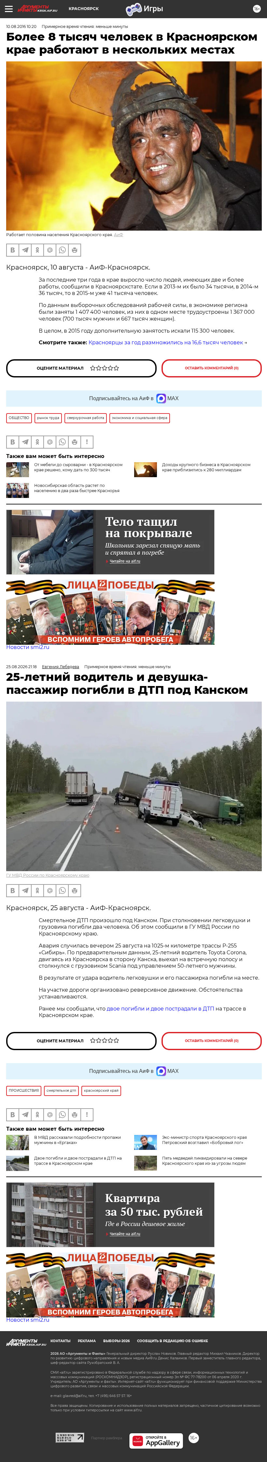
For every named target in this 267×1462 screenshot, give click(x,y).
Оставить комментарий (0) (212, 368)
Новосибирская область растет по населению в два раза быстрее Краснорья (76, 488)
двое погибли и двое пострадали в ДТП (160, 1009)
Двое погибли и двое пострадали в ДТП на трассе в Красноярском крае (78, 1161)
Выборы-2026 (116, 1341)
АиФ (118, 234)
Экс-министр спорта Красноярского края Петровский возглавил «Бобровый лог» (204, 1140)
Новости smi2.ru (27, 647)
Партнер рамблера (106, 1438)
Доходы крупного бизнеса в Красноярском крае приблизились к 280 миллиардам (206, 467)
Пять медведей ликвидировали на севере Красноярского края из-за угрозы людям (204, 1161)
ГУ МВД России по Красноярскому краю (47, 875)
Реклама (87, 1341)
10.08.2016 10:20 (21, 26)
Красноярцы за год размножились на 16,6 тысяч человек (166, 342)
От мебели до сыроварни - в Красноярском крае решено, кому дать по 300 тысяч (78, 467)
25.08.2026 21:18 (21, 666)
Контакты (60, 1341)
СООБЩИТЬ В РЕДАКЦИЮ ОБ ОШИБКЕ (172, 1341)
